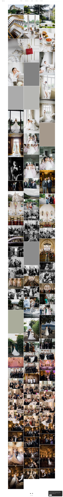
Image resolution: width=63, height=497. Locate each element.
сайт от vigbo (31, 495)
